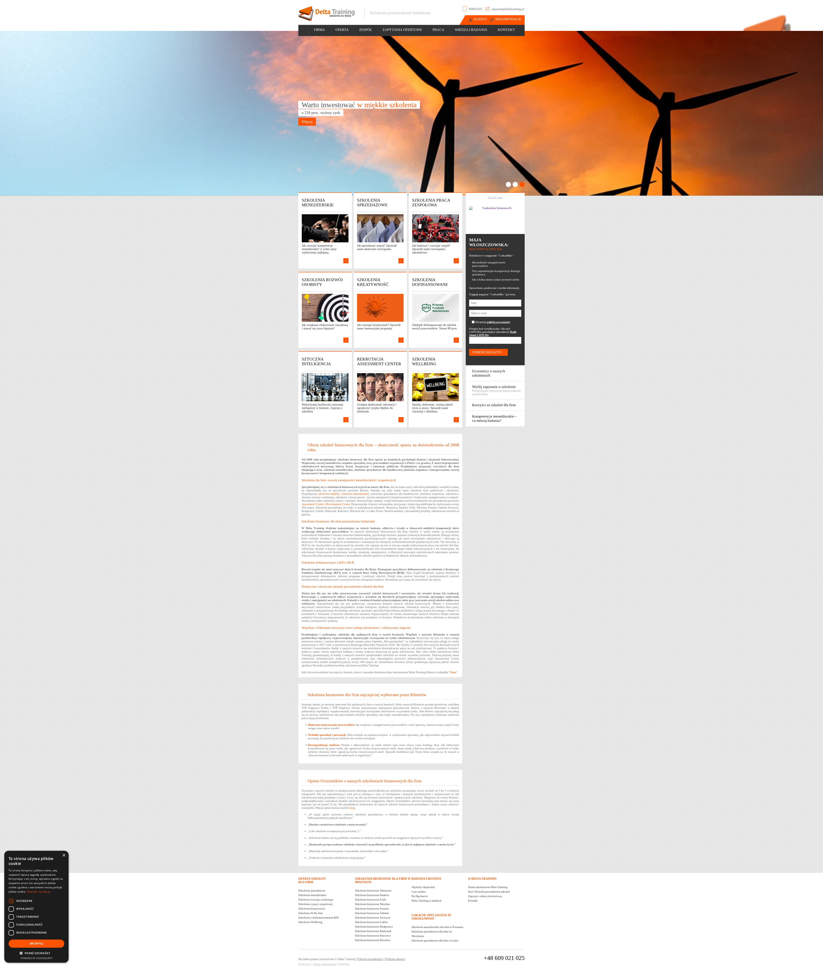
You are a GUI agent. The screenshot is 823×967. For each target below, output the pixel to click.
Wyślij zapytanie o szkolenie (496, 390)
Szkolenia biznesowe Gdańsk (372, 913)
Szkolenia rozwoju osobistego (315, 899)
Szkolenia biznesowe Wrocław (372, 904)
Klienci (480, 19)
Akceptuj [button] (36, 943)
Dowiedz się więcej (38, 891)
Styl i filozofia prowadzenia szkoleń (489, 891)
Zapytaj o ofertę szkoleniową (485, 896)
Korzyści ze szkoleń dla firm (494, 405)
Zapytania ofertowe (402, 30)
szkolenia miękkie (329, 493)
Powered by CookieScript (37, 958)
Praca (438, 30)
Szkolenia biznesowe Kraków (372, 895)
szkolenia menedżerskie (355, 493)
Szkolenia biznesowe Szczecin (372, 917)
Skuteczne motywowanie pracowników (331, 724)
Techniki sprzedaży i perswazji (326, 734)
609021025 (475, 9)
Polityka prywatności (370, 959)
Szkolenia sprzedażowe (311, 890)
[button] (36, 952)
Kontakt (506, 30)
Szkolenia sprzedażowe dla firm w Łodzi (435, 940)
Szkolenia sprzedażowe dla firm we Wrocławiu (432, 934)
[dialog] (36, 907)
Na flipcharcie (420, 896)
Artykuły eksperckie (423, 887)
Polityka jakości (395, 959)
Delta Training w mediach (427, 900)
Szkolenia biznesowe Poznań (372, 908)
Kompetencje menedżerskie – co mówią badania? (494, 418)
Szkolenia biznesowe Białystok (373, 931)
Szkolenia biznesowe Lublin (371, 922)
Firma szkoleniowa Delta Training (488, 887)
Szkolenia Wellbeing (310, 922)
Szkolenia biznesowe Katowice (373, 935)
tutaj (352, 807)
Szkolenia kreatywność (311, 908)
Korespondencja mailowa (323, 745)
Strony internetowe (324, 964)
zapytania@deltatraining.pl (507, 9)
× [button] (63, 855)
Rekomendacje (508, 19)
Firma (319, 30)
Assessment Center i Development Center (326, 504)
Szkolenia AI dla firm (310, 913)
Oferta (342, 30)
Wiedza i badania (471, 30)
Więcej (307, 121)
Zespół (365, 30)
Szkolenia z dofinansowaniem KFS (318, 917)
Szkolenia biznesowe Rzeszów (372, 940)
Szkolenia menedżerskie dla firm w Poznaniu (437, 927)
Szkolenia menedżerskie (312, 895)
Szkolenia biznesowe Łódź (370, 899)
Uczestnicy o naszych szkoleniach (488, 373)
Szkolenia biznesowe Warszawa (373, 890)
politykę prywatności (498, 322)
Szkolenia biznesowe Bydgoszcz (374, 926)
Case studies (419, 891)
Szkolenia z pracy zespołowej (315, 904)
